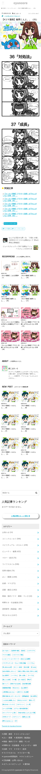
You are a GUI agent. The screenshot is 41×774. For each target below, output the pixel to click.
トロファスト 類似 (17, 655)
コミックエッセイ (11, 223)
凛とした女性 (6, 679)
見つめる (33, 667)
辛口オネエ (9, 615)
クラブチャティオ (8, 663)
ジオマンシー (20, 704)
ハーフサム (31, 663)
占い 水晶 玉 (21, 679)
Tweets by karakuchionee (12, 726)
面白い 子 (32, 700)
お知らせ (7, 532)
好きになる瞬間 (25, 659)
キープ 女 (31, 675)
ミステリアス (31, 650)
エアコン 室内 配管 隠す (21, 708)
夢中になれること (8, 721)
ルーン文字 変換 (7, 708)
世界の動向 (8, 571)
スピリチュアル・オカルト (15, 545)
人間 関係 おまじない (9, 692)
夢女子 (29, 679)
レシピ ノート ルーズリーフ (11, 659)
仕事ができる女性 (15, 684)
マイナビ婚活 (6, 655)
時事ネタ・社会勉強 (12, 602)
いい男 (28, 704)
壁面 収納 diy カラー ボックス (11, 696)
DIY (16, 721)
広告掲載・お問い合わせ (13, 760)
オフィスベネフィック (12, 764)
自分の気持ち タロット (9, 671)
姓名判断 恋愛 (27, 684)
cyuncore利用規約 (10, 756)
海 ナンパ (5, 684)
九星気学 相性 (15, 650)
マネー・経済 (9, 558)
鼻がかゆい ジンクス (9, 704)
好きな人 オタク (22, 700)
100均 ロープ (6, 717)
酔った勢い (23, 675)
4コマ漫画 (7, 228)
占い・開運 (9, 577)
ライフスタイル (10, 564)
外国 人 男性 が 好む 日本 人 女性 (27, 671)
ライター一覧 (24, 753)
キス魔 (14, 679)
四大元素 (26, 667)
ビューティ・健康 (11, 551)
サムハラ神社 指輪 (20, 663)
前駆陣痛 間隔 (7, 688)
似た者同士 (34, 696)
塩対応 (23, 650)
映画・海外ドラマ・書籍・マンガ (17, 596)
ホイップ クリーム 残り (9, 712)
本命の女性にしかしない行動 (26, 712)
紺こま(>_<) (13, 368)
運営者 (27, 764)
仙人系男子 (6, 675)
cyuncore (20, 3)
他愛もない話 (26, 717)
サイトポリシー (27, 756)
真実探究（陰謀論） (12, 609)
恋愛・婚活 (9, 590)
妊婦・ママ (9, 583)
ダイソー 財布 (18, 667)
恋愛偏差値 (25, 696)
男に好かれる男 (7, 667)
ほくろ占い (6, 650)
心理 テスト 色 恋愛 (22, 692)
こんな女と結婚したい (9, 700)
